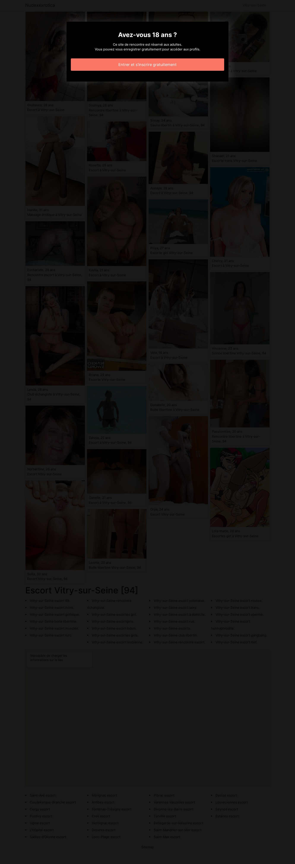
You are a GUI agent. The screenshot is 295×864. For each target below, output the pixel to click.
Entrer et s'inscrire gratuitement (147, 64)
